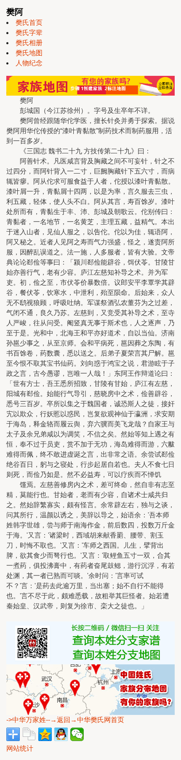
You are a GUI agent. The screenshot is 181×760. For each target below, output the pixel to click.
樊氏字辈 (29, 32)
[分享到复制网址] (29, 734)
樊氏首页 (29, 22)
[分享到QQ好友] (61, 734)
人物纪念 (29, 63)
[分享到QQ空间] (45, 734)
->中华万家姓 (26, 719)
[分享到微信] (77, 734)
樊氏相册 (29, 42)
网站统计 (19, 748)
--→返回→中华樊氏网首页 (85, 719)
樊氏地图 (29, 52)
